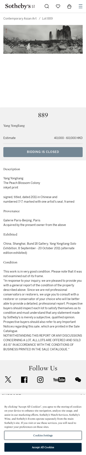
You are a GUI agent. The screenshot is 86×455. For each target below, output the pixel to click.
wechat (78, 380)
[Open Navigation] (80, 6)
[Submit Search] (47, 6)
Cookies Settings (43, 435)
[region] (43, 425)
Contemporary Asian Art (20, 18)
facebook (24, 380)
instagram (40, 380)
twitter (8, 379)
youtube (59, 379)
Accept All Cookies (43, 447)
